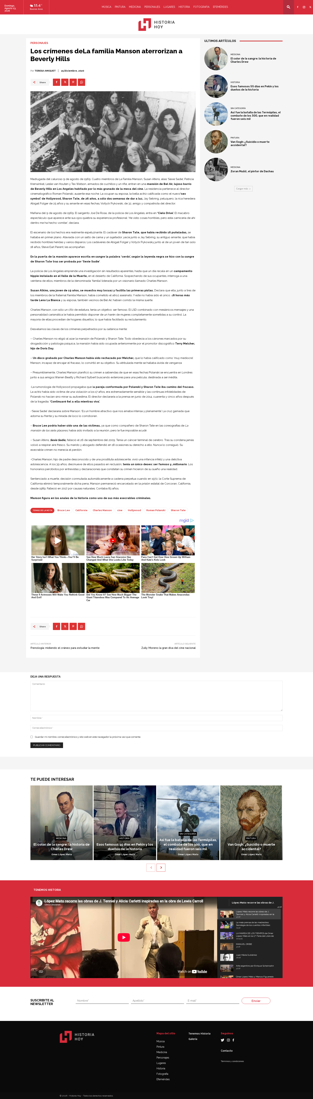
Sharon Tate (178, 510)
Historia (184, 6)
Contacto (227, 1050)
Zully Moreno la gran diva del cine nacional (168, 648)
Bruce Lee (63, 510)
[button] (288, 7)
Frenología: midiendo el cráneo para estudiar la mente (65, 648)
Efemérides (220, 6)
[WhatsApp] (81, 82)
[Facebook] (297, 5)
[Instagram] (303, 5)
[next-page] (160, 868)
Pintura (120, 6)
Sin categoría (238, 108)
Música (106, 6)
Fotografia (201, 6)
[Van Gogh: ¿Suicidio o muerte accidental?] (216, 142)
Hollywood (134, 510)
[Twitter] (310, 5)
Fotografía (162, 1073)
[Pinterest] (73, 82)
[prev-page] (150, 868)
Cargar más (242, 188)
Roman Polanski (155, 510)
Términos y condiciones (232, 1061)
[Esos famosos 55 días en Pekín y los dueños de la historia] (216, 86)
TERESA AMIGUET (45, 71)
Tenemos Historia (199, 1033)
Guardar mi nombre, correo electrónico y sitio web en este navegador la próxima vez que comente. (88, 737)
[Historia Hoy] (156, 24)
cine (119, 510)
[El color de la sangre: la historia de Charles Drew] (216, 58)
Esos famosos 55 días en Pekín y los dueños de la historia (255, 88)
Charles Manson (102, 510)
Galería (193, 1039)
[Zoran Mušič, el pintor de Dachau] (216, 169)
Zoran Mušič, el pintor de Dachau (252, 171)
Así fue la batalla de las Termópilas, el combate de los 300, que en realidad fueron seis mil (256, 116)
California (81, 510)
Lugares (169, 6)
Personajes (152, 6)
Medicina (135, 6)
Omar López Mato (61, 854)
